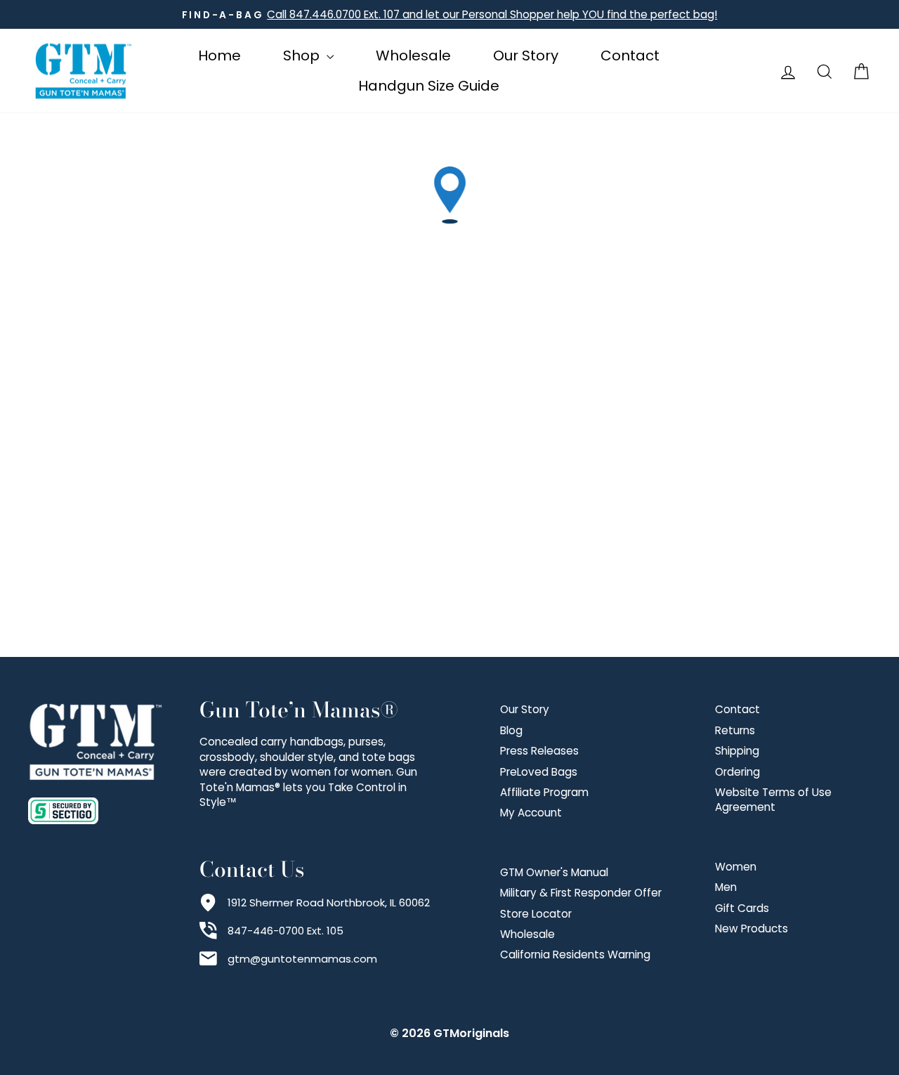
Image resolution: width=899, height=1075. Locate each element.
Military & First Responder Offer (581, 892)
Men (726, 887)
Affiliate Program (544, 792)
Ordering (737, 771)
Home (219, 55)
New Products (751, 928)
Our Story (525, 55)
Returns (735, 730)
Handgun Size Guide (428, 86)
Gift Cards (742, 908)
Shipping (737, 750)
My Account (531, 812)
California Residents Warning (575, 954)
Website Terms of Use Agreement (773, 799)
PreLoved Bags (538, 771)
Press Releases (539, 750)
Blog (511, 730)
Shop (303, 55)
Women (735, 866)
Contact (630, 55)
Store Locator (536, 913)
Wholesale (413, 55)
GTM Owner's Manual (554, 872)
